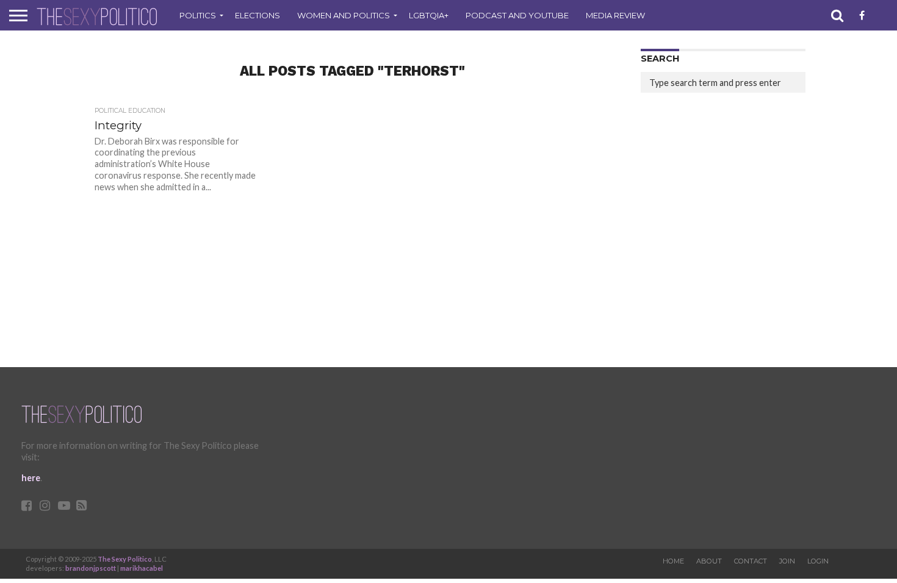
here (30, 478)
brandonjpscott (90, 568)
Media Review (615, 15)
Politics (197, 15)
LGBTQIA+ (428, 15)
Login (818, 561)
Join (787, 561)
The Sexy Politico (125, 559)
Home (673, 561)
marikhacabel (141, 568)
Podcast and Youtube (517, 15)
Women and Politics (343, 15)
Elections (257, 15)
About (709, 561)
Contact (750, 561)
